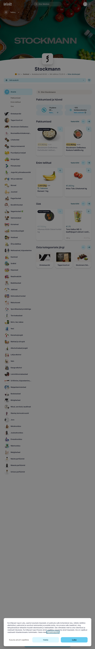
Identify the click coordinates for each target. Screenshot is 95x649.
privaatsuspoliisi (53, 632)
